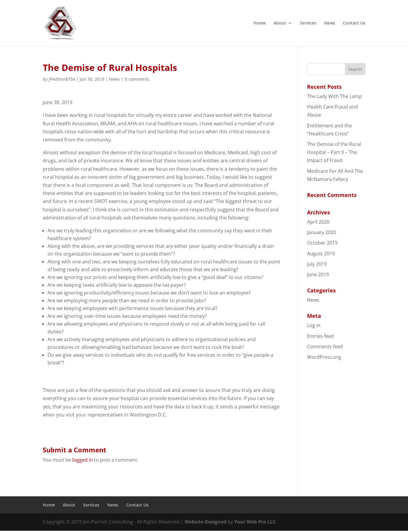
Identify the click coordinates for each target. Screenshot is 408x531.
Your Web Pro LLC (255, 521)
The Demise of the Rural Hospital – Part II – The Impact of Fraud (334, 152)
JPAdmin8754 (62, 79)
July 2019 (317, 264)
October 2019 (322, 242)
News (329, 23)
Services (308, 23)
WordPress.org (324, 357)
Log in (313, 325)
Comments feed (325, 346)
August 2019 (321, 253)
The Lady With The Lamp (334, 96)
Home (260, 23)
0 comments (137, 79)
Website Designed (205, 521)
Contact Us (354, 23)
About (280, 23)
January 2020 (321, 232)
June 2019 (318, 274)
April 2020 (318, 222)
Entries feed (320, 336)
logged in (82, 460)
